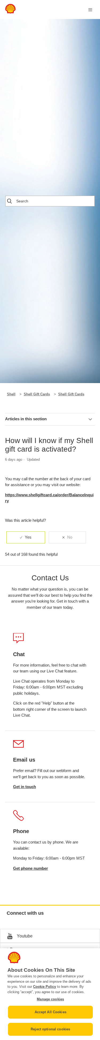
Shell (11, 394)
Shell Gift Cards (37, 394)
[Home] (10, 12)
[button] (50, 936)
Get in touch (24, 786)
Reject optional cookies (50, 1029)
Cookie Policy (44, 987)
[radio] (25, 537)
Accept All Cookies (50, 1012)
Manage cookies (50, 999)
